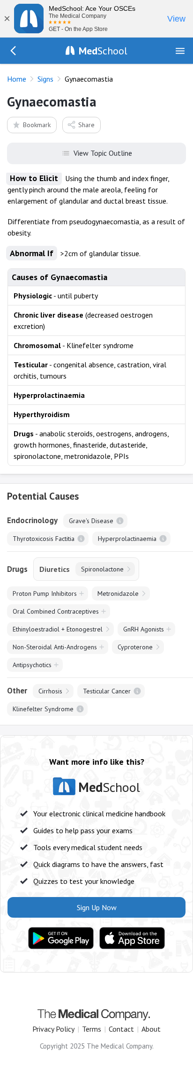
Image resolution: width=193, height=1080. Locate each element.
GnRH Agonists (143, 629)
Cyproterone (135, 647)
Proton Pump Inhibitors (45, 593)
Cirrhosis (50, 691)
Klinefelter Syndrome (43, 709)
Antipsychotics (32, 665)
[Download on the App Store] (132, 938)
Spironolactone (102, 569)
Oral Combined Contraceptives (56, 611)
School (103, 50)
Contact (121, 1029)
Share (86, 125)
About (151, 1029)
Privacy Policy (53, 1029)
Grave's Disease (91, 521)
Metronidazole (118, 593)
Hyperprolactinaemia (127, 538)
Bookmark (37, 125)
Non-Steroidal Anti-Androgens (55, 647)
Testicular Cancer (107, 691)
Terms (91, 1029)
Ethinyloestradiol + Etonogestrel (58, 629)
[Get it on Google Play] (61, 938)
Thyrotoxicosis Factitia (43, 538)
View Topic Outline (103, 153)
